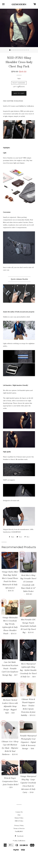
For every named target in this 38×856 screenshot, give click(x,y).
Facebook (20, 836)
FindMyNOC (19, 831)
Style (19, 78)
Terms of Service (19, 828)
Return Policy (19, 818)
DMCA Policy (19, 821)
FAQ (19, 815)
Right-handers (19, 83)
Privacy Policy (19, 825)
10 (28, 50)
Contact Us (19, 812)
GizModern (21, 841)
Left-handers (19, 86)
